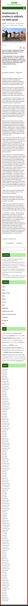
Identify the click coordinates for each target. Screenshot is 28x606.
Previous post (10, 243)
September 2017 (6, 548)
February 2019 (5, 520)
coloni (14, 338)
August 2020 (5, 490)
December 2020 (5, 483)
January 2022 (5, 461)
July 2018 (4, 532)
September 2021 (6, 468)
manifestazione (13, 25)
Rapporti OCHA (5, 308)
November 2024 (6, 404)
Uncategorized (5, 320)
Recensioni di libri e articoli (7, 311)
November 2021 (6, 465)
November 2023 (6, 424)
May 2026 (4, 374)
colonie (18, 338)
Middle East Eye (9, 352)
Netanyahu (21, 355)
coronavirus (23, 338)
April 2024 (4, 416)
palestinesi (20, 25)
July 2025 (4, 391)
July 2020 (4, 491)
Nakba (16, 355)
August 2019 (5, 510)
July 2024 (4, 411)
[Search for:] (14, 248)
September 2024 (6, 408)
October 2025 (5, 386)
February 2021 (5, 480)
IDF (3, 350)
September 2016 (6, 568)
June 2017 (4, 553)
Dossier (3, 296)
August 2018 (5, 530)
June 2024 (4, 413)
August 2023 (5, 430)
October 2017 (5, 547)
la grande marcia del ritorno (16, 350)
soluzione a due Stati (17, 358)
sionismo (11, 358)
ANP (20, 333)
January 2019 (5, 522)
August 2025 (5, 389)
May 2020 (4, 495)
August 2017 (5, 550)
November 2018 (6, 525)
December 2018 (5, 523)
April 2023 (4, 436)
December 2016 (5, 563)
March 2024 (5, 418)
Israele (6, 350)
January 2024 (5, 421)
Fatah (8, 345)
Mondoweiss (11, 355)
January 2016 (5, 582)
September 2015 (6, 589)
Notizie (3, 305)
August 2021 (5, 470)
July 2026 (4, 371)
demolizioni (5, 342)
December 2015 (5, 584)
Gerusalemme (6, 348)
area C (16, 335)
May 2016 (4, 575)
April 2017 (4, 557)
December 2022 (5, 443)
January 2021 (5, 481)
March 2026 (5, 378)
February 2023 (5, 440)
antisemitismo (5, 335)
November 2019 (6, 505)
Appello (3, 290)
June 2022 (4, 453)
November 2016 (6, 565)
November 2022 (6, 445)
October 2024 (5, 406)
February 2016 (5, 580)
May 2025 (4, 394)
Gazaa (3, 25)
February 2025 (5, 399)
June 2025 (4, 393)
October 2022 (5, 446)
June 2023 (4, 433)
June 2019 (4, 513)
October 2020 (5, 486)
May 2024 (4, 414)
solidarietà (4, 27)
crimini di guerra (18, 340)
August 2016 (5, 570)
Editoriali (4, 299)
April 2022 (4, 456)
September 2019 (6, 508)
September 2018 (6, 528)
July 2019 (4, 512)
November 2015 (6, 585)
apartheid (12, 336)
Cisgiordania (7, 338)
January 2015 (5, 600)
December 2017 (5, 543)
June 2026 (4, 373)
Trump (24, 359)
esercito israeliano (20, 23)
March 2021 (5, 478)
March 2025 (5, 398)
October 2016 (5, 567)
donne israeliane (11, 23)
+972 (3, 333)
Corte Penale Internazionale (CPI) (7, 340)
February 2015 (5, 599)
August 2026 (5, 369)
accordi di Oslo (8, 333)
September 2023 (6, 428)
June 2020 (4, 493)
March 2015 (5, 597)
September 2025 (6, 388)
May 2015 (4, 594)
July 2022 (4, 451)
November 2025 (6, 384)
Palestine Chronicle (18, 357)
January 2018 (5, 542)
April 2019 (4, 517)
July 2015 (4, 590)
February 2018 (5, 540)
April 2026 (4, 376)
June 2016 (4, 573)
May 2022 (4, 455)
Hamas (19, 348)
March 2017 (5, 558)
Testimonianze (5, 317)
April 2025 (4, 396)
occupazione (5, 357)
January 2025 (5, 401)
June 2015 (4, 592)
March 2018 (5, 538)
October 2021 (5, 466)
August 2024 (5, 409)
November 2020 (6, 485)
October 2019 (5, 506)
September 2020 (6, 488)
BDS (23, 335)
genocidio (16, 345)
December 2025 (5, 383)
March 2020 (5, 498)
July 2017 (4, 552)
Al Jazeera (15, 333)
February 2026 (5, 379)
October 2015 (5, 587)
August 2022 (5, 450)
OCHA (10, 357)
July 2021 (4, 471)
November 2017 (6, 545)
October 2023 (5, 426)
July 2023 (4, 431)
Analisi (3, 287)
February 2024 (5, 419)
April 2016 (4, 577)
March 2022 (5, 458)
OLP (13, 357)
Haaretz (7, 25)
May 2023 (4, 435)
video (3, 323)
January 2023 (5, 441)
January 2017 (5, 562)
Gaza (11, 345)
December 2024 (5, 403)
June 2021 (4, 473)
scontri (7, 359)
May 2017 (4, 555)
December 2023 (5, 423)
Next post (18, 243)
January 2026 (5, 381)
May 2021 (4, 475)
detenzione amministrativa (14, 342)
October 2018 (5, 527)
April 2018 (4, 537)
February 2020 (5, 500)
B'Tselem (20, 335)
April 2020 (4, 496)
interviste (4, 302)
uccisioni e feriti (6, 360)
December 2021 (5, 463)
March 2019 (5, 518)
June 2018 (4, 533)
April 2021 (4, 476)
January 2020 (5, 502)
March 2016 (5, 579)
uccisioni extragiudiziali (17, 360)
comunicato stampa (6, 293)
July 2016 (4, 572)
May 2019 (4, 515)
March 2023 (5, 438)
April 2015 (4, 595)
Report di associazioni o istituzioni (9, 314)
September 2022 (6, 448)
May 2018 (4, 535)
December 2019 (5, 503)
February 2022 (5, 460)
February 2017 (5, 560)
